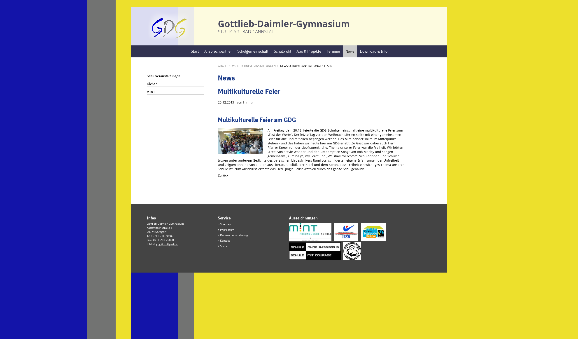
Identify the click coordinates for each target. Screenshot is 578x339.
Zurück (223, 175)
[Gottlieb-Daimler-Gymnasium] (169, 38)
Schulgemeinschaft (252, 51)
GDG (221, 66)
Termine (333, 51)
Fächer (152, 84)
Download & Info (373, 51)
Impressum (227, 230)
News (349, 51)
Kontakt (225, 240)
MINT (151, 91)
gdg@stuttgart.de (167, 244)
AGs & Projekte (308, 51)
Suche (224, 246)
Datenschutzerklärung (234, 235)
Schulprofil (282, 51)
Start (195, 51)
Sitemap (225, 224)
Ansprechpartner (218, 51)
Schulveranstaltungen (258, 66)
